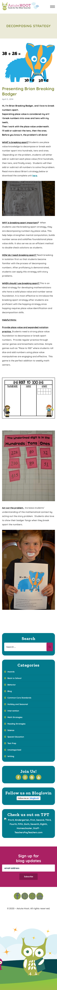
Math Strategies (14, 717)
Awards (11, 671)
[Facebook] (17, 896)
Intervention (13, 710)
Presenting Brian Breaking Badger (28, 91)
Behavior (11, 684)
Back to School (14, 678)
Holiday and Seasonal (17, 704)
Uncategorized (14, 750)
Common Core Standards (19, 697)
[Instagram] (32, 896)
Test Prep (11, 743)
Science (10, 730)
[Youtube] (39, 896)
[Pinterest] (24, 896)
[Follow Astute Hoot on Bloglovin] (29, 799)
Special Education (15, 737)
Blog (9, 691)
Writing (10, 756)
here (34, 175)
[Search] (49, 647)
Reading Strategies (16, 724)
